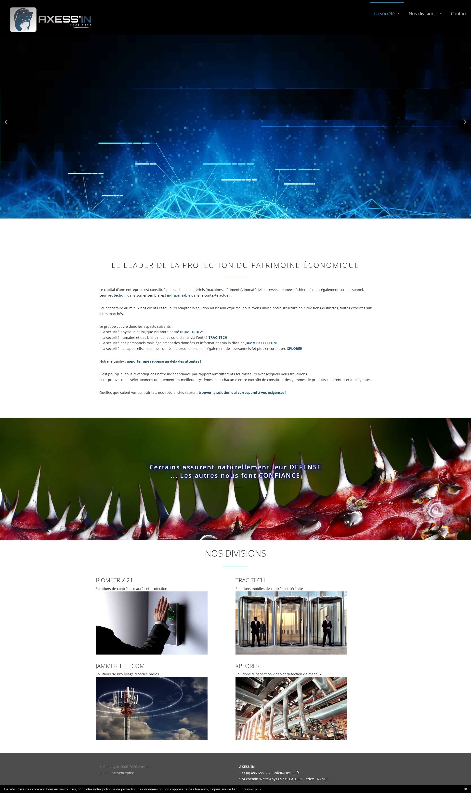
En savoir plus (250, 789)
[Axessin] (49, 19)
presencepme (123, 772)
